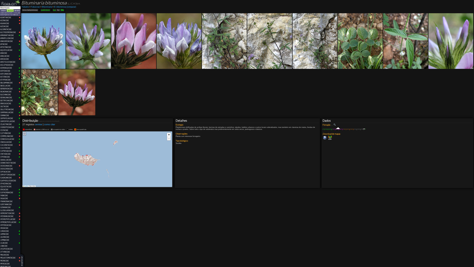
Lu (54, 10)
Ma (62, 10)
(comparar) (64, 7)
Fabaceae (34, 7)
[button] (169, 135)
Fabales (25, 7)
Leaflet (26, 186)
